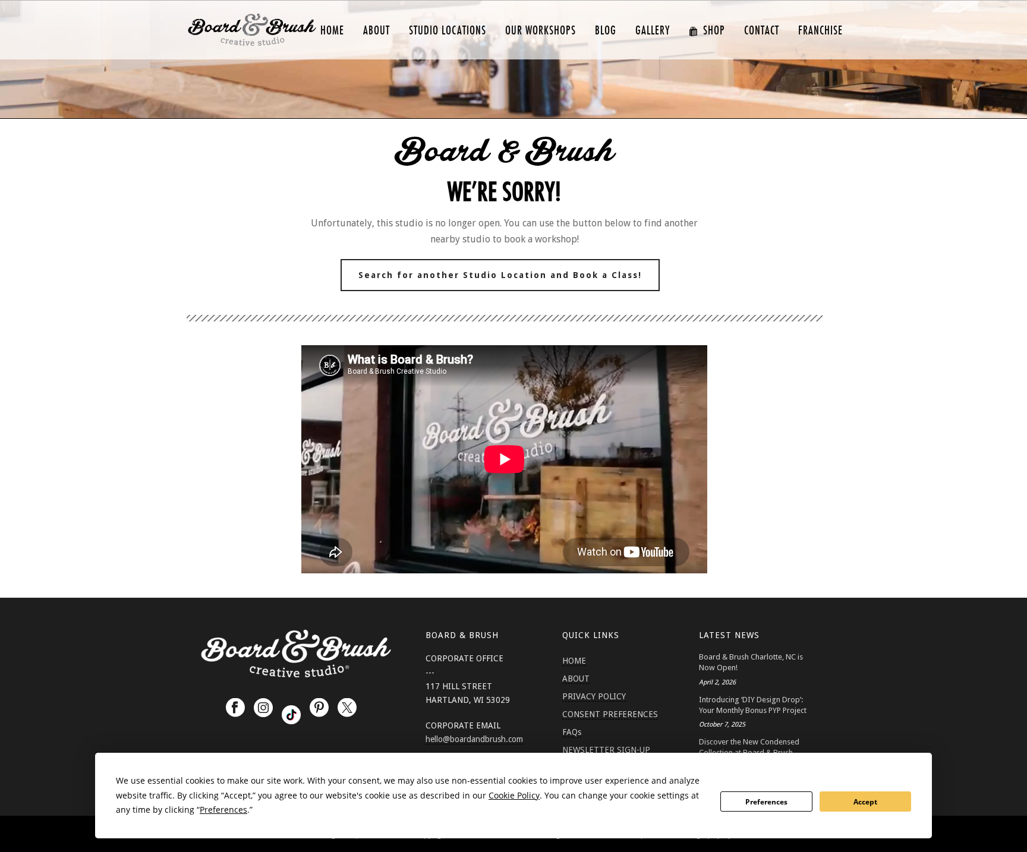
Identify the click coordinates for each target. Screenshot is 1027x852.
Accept (865, 802)
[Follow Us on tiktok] (291, 714)
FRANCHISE (820, 30)
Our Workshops (540, 30)
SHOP (714, 30)
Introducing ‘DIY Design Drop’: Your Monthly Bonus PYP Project (753, 705)
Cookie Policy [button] (514, 795)
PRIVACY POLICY (594, 696)
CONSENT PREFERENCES (610, 714)
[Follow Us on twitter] (347, 708)
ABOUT (376, 30)
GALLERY (652, 30)
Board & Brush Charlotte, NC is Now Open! (751, 662)
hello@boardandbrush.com (474, 739)
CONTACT (761, 30)
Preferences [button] (223, 809)
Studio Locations (447, 30)
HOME (332, 30)
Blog (605, 30)
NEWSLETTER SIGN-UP (606, 750)
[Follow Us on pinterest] (319, 708)
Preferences (766, 802)
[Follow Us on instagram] (263, 708)
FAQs (571, 732)
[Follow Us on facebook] (235, 708)
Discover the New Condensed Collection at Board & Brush (749, 747)
